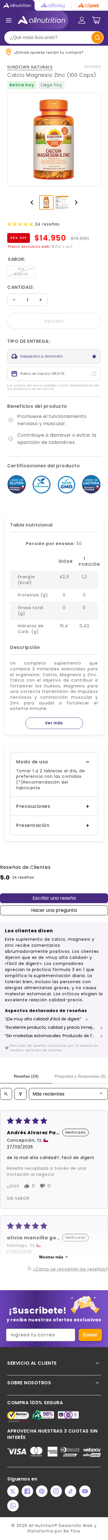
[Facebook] (27, 1491)
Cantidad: (20, 287)
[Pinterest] (42, 1491)
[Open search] (6, 1094)
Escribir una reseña (54, 898)
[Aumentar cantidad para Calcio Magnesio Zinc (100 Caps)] (40, 300)
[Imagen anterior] (32, 202)
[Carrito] (96, 20)
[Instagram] (56, 1491)
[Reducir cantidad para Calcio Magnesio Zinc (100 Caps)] (14, 300)
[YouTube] (85, 1491)
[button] (21, 224)
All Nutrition (41, 1525)
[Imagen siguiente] (76, 202)
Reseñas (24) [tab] (26, 1076)
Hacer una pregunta (54, 910)
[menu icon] (8, 20)
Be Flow (72, 1531)
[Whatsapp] (13, 1506)
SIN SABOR (21, 271)
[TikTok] (70, 1491)
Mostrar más (51, 1257)
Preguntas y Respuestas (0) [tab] (80, 1076)
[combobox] (54, 37)
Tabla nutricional (31, 525)
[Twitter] (13, 1491)
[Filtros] (20, 1094)
